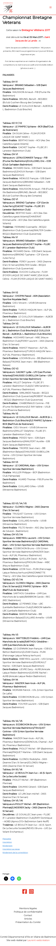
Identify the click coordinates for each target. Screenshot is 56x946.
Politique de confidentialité (28, 912)
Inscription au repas (11, 849)
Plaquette (7, 839)
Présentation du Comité (28, 922)
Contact (28, 915)
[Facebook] (24, 891)
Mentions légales (28, 908)
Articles (28, 919)
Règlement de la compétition (15, 852)
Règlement (7, 846)
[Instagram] (31, 891)
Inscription (7, 842)
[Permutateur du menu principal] (50, 7)
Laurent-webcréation (38, 940)
